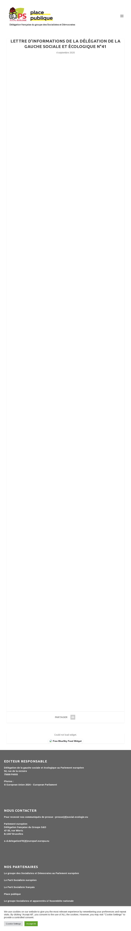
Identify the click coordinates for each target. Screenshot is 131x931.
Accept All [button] (31, 924)
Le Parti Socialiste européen (20, 880)
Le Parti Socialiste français (19, 887)
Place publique (12, 894)
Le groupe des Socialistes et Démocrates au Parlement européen (41, 873)
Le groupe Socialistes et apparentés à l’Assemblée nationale (39, 901)
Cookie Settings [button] (13, 924)
